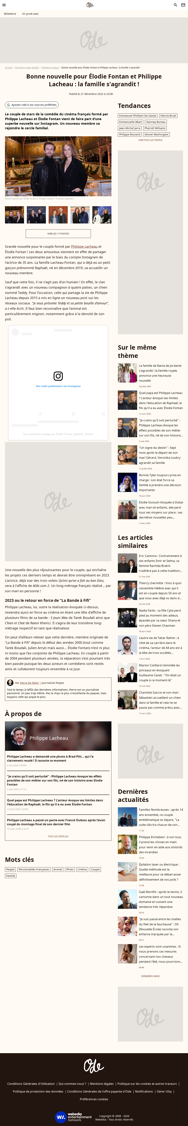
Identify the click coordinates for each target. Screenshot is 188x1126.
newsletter (183, 5)
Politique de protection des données (38, 1091)
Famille (10, 876)
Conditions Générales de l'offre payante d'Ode (99, 1091)
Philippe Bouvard (129, 134)
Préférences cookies (94, 1099)
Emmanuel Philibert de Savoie (137, 115)
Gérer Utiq (164, 1091)
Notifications (144, 1091)
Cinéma (82, 869)
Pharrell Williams (154, 128)
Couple (95, 869)
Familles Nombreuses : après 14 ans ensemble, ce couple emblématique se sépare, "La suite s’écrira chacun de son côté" (161, 820)
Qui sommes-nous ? (72, 1084)
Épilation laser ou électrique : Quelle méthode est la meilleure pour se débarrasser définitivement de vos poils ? (160, 872)
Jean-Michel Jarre (129, 128)
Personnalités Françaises (34, 869)
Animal (57, 869)
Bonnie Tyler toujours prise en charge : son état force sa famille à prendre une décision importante (160, 482)
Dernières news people (27, 67)
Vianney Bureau (156, 122)
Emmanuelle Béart (130, 122)
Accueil (8, 67)
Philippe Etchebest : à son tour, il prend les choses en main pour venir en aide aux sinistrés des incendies (160, 844)
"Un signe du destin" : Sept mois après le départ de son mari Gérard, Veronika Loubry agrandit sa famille (159, 455)
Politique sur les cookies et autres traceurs (147, 1084)
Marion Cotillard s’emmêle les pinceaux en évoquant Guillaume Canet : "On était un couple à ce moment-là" (160, 672)
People (10, 869)
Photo (69, 869)
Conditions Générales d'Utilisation (31, 1084)
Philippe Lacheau (50, 67)
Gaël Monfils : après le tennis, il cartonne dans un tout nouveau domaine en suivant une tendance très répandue (161, 899)
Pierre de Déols (29, 683)
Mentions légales (102, 1084)
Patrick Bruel (168, 115)
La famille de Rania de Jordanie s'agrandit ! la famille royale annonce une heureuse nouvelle (160, 373)
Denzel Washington (156, 134)
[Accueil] (90, 5)
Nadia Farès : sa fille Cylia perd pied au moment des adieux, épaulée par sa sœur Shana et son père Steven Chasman (160, 618)
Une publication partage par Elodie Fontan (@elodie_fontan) (58, 434)
